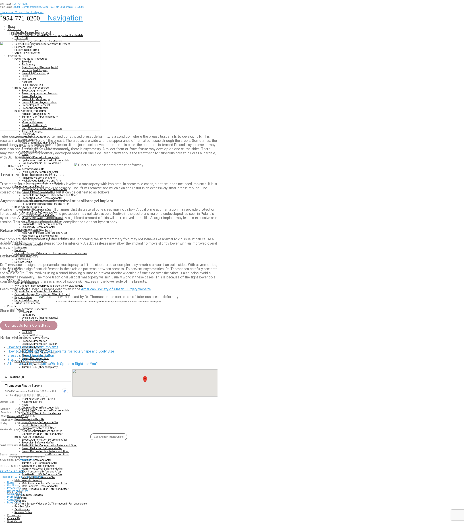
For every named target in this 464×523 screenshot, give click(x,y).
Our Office (13, 485)
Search (4, 454)
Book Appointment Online (109, 436)
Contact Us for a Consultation (28, 325)
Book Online (14, 502)
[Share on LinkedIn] (7, 318)
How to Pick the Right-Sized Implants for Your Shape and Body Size (60, 351)
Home (10, 482)
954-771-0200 (20, 4)
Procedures (14, 488)
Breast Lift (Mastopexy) (26, 360)
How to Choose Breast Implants (32, 347)
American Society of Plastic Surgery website (116, 289)
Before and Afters (17, 490)
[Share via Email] (15, 318)
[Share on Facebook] (1, 318)
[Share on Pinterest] (10, 318)
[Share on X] (4, 318)
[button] (61, 18)
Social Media (14, 493)
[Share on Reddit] (13, 318)
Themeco (27, 460)
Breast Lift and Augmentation (30, 355)
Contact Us (13, 499)
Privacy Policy (12, 471)
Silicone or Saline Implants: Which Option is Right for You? (52, 364)
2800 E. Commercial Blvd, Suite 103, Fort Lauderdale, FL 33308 (48, 6)
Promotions (14, 496)
